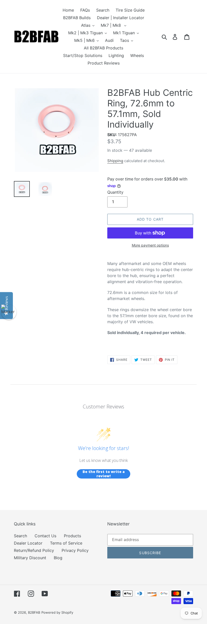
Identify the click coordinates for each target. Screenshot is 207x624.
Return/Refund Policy (34, 550)
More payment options (150, 245)
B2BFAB (34, 612)
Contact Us (45, 535)
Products (72, 535)
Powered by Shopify (57, 612)
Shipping (115, 160)
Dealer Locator (28, 543)
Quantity (115, 192)
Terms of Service (66, 543)
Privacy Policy (75, 550)
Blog (58, 557)
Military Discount (30, 557)
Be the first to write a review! (104, 474)
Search (20, 535)
